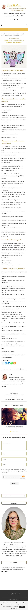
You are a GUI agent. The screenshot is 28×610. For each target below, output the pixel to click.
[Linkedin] (14, 19)
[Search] (26, 25)
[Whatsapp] (11, 363)
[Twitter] (6, 363)
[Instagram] (12, 19)
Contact (10, 599)
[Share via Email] (23, 369)
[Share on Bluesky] (22, 369)
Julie (11, 374)
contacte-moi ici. (5, 571)
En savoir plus (14, 608)
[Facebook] (10, 19)
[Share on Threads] (20, 369)
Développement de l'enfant (13, 33)
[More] (14, 363)
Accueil (3, 33)
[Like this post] (16, 369)
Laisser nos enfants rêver (14, 427)
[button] (2, 420)
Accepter (22, 606)
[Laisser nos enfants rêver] (14, 416)
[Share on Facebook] (17, 369)
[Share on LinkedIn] (19, 369)
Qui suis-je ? (16, 599)
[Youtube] (17, 19)
